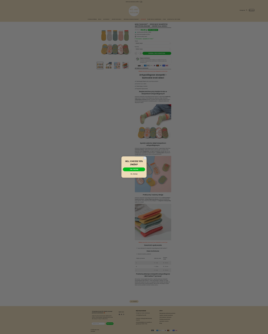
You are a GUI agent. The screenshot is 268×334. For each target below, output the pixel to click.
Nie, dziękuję (134, 174)
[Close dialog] (145, 158)
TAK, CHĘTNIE (134, 169)
